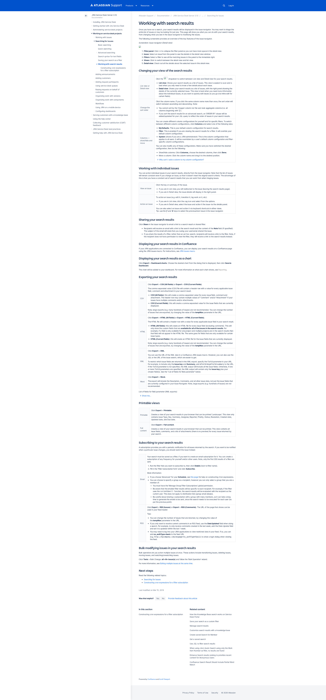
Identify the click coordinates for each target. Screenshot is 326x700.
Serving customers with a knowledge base (110, 115)
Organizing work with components (110, 100)
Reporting (222, 270)
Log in (231, 5)
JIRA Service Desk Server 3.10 (104, 15)
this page (194, 477)
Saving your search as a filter (110, 60)
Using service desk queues (107, 86)
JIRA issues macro (187, 251)
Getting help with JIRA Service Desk (108, 133)
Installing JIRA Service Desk (104, 22)
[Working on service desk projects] (202, 16)
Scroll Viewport (164, 679)
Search (224, 6)
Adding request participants (107, 82)
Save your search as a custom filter (204, 621)
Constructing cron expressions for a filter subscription (166, 582)
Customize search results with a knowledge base (210, 630)
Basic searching (104, 45)
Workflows (100, 103)
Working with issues (104, 37)
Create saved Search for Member (203, 635)
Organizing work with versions (108, 96)
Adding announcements (105, 74)
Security (214, 693)
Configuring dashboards (105, 111)
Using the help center (102, 119)
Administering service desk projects (107, 30)
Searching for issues (104, 41)
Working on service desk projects (107, 33)
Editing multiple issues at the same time (176, 563)
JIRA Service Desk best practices (106, 129)
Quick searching (104, 49)
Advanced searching (106, 52)
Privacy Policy (188, 693)
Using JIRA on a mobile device (108, 107)
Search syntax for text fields (109, 56)
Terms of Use (202, 693)
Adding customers (103, 78)
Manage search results (199, 626)
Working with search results (110, 64)
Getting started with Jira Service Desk (108, 26)
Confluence (152, 679)
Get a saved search (198, 639)
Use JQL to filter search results (202, 644)
